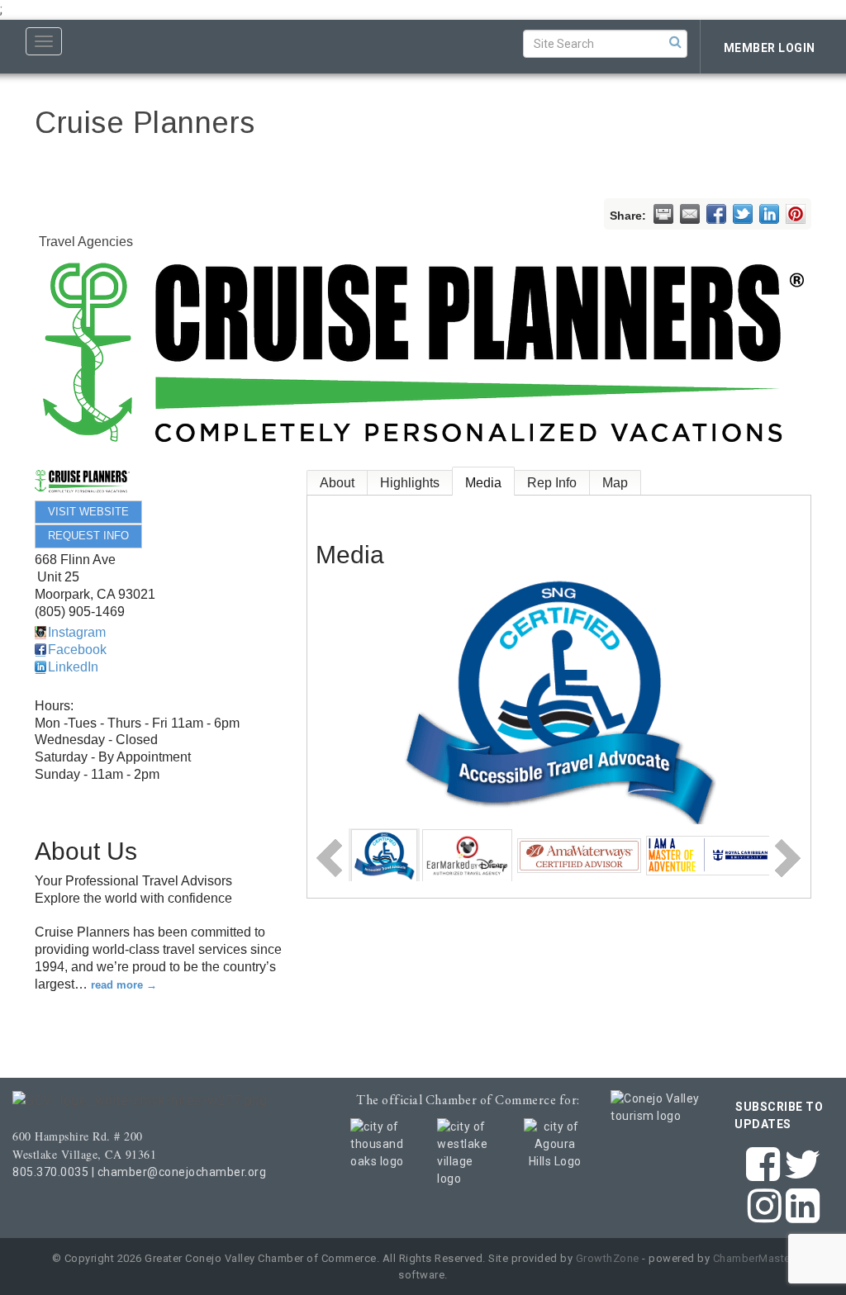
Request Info (88, 535)
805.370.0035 (50, 1172)
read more (117, 985)
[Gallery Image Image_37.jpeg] (467, 854)
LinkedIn (73, 667)
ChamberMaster (754, 1258)
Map (615, 483)
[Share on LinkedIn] (769, 214)
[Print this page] (663, 214)
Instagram (77, 632)
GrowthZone (607, 1258)
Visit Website (88, 511)
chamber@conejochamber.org (182, 1172)
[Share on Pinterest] (796, 214)
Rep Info (552, 483)
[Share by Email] (690, 214)
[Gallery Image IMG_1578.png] (384, 854)
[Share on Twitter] (743, 214)
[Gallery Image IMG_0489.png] (708, 854)
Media (483, 483)
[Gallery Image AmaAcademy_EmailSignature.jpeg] (579, 854)
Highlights (410, 483)
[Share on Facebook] (716, 214)
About (337, 483)
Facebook (77, 650)
